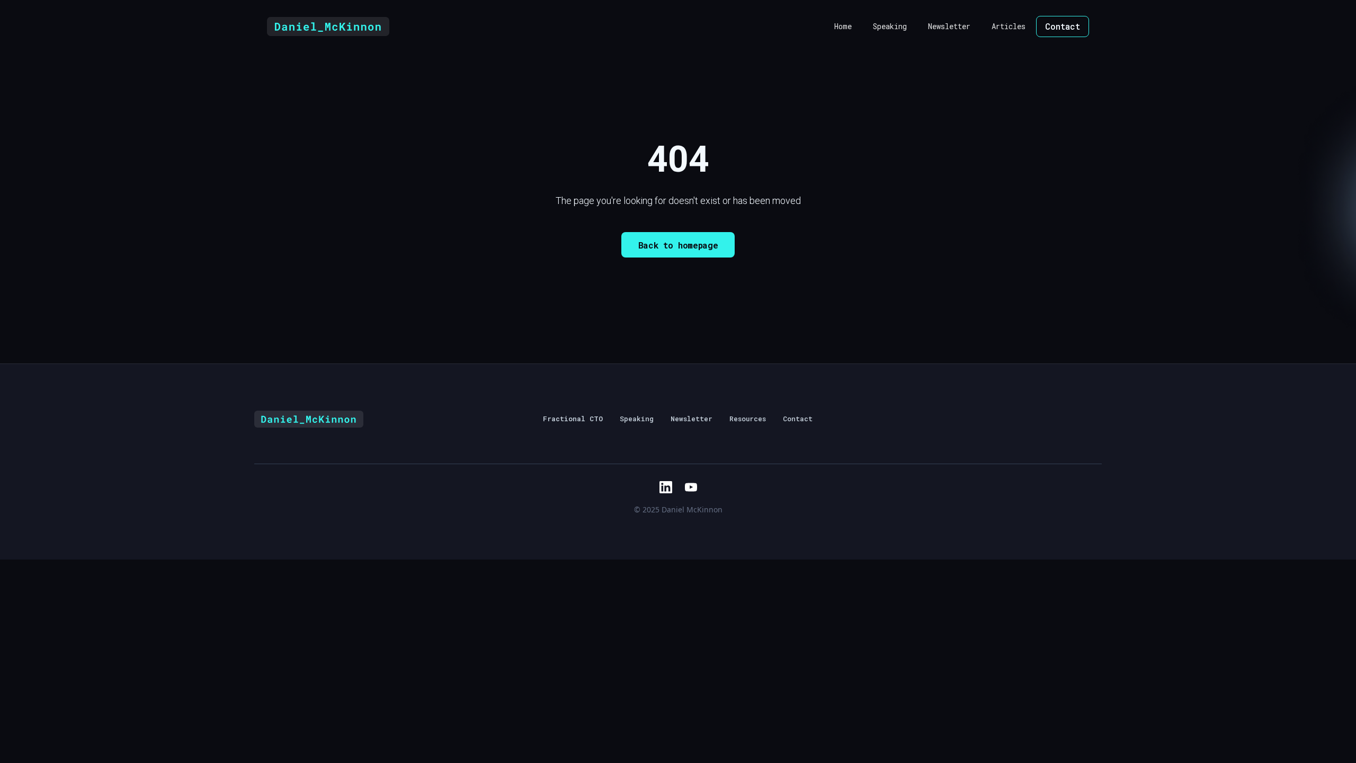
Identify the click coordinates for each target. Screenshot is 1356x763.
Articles (1008, 26)
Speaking (890, 26)
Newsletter (949, 26)
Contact (1062, 26)
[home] (328, 26)
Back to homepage (678, 245)
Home (843, 26)
